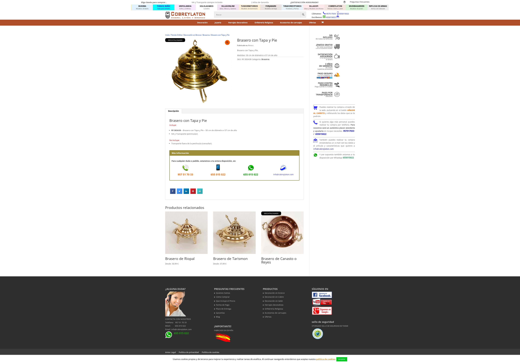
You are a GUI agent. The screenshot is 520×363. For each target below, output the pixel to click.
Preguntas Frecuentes (360, 2)
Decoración (202, 22)
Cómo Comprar (223, 297)
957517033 (331, 13)
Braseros (206, 35)
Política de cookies (210, 352)
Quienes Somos (223, 293)
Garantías (220, 313)
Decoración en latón (274, 301)
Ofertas (312, 22)
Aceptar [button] (341, 359)
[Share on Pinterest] (193, 193)
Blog (218, 316)
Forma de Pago (222, 305)
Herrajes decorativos (238, 22)
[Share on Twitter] (179, 193)
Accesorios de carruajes (291, 22)
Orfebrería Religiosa (264, 22)
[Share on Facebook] (173, 193)
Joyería (218, 22)
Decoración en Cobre (274, 297)
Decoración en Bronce (192, 35)
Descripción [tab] (173, 111)
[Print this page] (200, 193)
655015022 (344, 13)
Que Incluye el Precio (225, 301)
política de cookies (325, 359)
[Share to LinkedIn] (186, 193)
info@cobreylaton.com (283, 174)
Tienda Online (176, 35)
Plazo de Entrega (223, 308)
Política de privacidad (189, 352)
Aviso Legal (170, 352)
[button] (227, 42)
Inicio (167, 35)
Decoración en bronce (275, 293)
